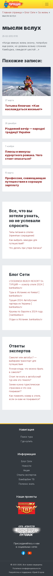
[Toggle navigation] (47, 4)
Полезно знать (26, 483)
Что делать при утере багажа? (25, 247)
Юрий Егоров (38, 572)
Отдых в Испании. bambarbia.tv (25, 319)
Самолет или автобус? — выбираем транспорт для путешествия (23, 361)
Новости (26, 465)
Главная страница (12, 12)
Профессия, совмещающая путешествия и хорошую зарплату (25, 181)
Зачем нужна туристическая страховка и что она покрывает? (24, 388)
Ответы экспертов (26, 474)
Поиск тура (26, 436)
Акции (26, 470)
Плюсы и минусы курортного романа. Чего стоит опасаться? (23, 155)
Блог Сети (29, 12)
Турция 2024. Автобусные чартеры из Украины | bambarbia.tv (23, 303)
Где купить (27, 441)
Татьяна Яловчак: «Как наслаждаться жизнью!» (23, 107)
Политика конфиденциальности (27, 568)
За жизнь (43, 12)
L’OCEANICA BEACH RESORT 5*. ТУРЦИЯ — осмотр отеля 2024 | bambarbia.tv (26, 284)
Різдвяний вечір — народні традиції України (25, 130)
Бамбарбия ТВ (26, 479)
